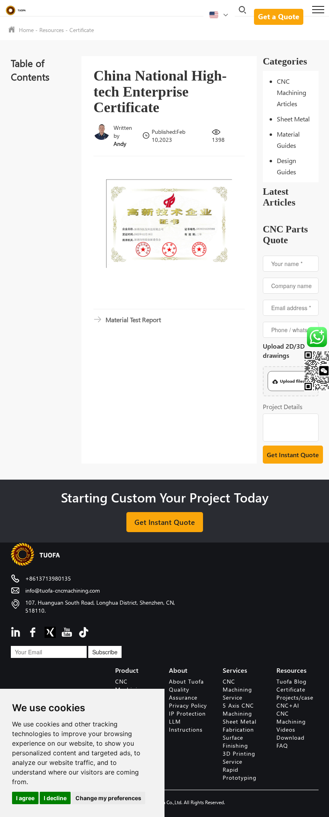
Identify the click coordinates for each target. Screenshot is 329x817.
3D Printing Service (239, 757)
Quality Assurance (183, 693)
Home (26, 30)
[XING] (50, 631)
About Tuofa (186, 681)
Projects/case (294, 697)
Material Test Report (133, 319)
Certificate (81, 30)
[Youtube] (67, 631)
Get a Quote (278, 16)
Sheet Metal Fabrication (239, 725)
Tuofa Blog (291, 681)
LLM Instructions (186, 725)
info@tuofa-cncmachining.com (62, 590)
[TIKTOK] (83, 631)
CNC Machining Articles (291, 92)
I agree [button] (25, 798)
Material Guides (288, 139)
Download (290, 737)
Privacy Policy (188, 705)
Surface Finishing (235, 741)
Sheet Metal (293, 119)
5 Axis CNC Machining (238, 709)
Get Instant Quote (164, 522)
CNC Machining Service (237, 689)
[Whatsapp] (315, 337)
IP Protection (187, 713)
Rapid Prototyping (239, 773)
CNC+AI (287, 705)
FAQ (282, 745)
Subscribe (105, 652)
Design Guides (286, 166)
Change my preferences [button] (108, 798)
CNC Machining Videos (291, 721)
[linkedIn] (16, 631)
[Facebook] (33, 631)
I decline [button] (55, 798)
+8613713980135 (48, 578)
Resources (51, 30)
